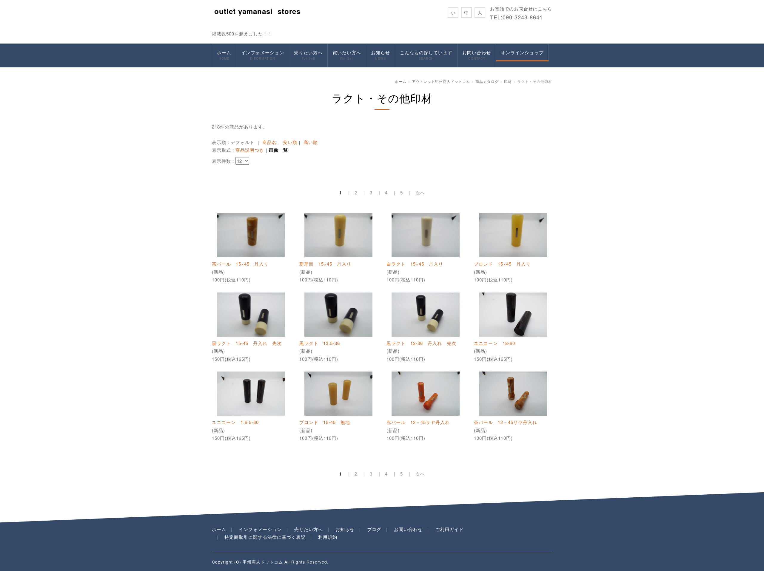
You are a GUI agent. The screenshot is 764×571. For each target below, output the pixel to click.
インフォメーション (262, 55)
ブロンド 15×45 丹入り (502, 264)
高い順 (311, 142)
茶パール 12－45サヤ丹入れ (505, 422)
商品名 (269, 142)
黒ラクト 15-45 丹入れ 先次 (247, 343)
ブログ (374, 529)
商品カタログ (487, 81)
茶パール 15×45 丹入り (240, 264)
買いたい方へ (346, 55)
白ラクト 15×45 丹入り (414, 264)
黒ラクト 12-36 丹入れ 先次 (421, 343)
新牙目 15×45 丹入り (325, 264)
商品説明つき (249, 150)
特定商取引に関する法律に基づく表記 (265, 537)
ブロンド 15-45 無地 (324, 422)
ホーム (224, 55)
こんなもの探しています (426, 55)
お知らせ (380, 55)
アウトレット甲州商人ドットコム (441, 81)
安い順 (290, 142)
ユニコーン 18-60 (494, 343)
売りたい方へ (308, 55)
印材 (508, 81)
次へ (420, 192)
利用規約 (327, 537)
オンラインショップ (522, 52)
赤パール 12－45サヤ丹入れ (418, 422)
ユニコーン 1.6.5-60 (235, 422)
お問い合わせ (476, 55)
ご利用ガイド (449, 529)
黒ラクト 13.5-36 (319, 343)
